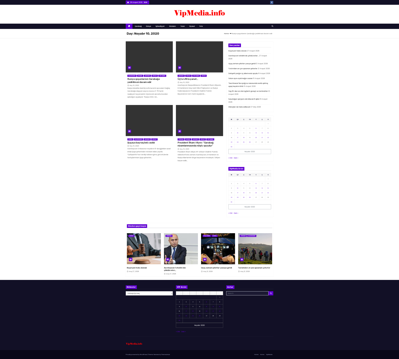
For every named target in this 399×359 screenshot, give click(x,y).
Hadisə (130, 139)
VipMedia (269, 354)
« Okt (230, 158)
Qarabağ (138, 26)
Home (226, 33)
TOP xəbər (162, 75)
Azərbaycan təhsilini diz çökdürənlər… (243, 56)
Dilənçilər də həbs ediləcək (239, 107)
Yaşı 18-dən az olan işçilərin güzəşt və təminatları (248, 91)
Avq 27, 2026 (134, 271)
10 (237, 133)
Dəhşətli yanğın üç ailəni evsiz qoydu (243, 73)
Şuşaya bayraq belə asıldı (141, 142)
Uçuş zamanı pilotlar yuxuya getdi (242, 63)
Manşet (140, 75)
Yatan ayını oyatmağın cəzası (240, 78)
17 (237, 137)
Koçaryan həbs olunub (237, 51)
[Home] (129, 26)
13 (256, 133)
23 (231, 142)
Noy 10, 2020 (134, 85)
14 (262, 133)
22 (268, 137)
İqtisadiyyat (160, 26)
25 (243, 142)
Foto (201, 26)
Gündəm (172, 26)
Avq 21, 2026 (208, 271)
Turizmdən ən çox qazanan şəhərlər (242, 68)
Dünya (148, 26)
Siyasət (192, 26)
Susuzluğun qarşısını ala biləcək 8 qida (243, 99)
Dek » (236, 158)
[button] (272, 26)
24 (237, 142)
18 (243, 137)
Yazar (182, 26)
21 (262, 137)
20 (256, 137)
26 (250, 142)
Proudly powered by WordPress (137, 354)
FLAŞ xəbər (207, 236)
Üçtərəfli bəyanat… (188, 79)
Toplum (204, 75)
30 (231, 147)
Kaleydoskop (131, 75)
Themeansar (165, 354)
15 (268, 133)
